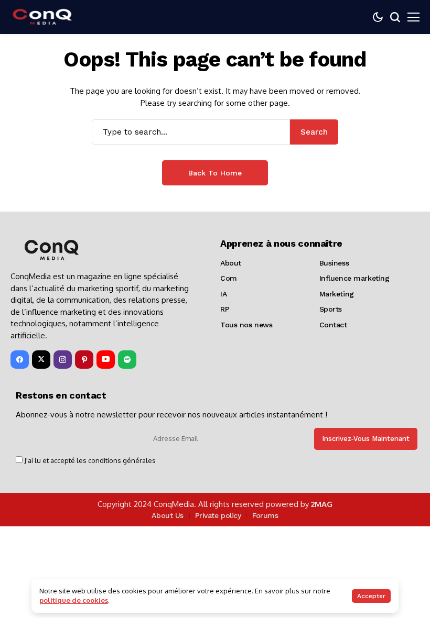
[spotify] (127, 359)
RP (224, 309)
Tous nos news (246, 325)
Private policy (218, 515)
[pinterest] (84, 359)
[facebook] (19, 359)
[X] (41, 359)
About (230, 263)
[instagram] (62, 359)
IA (223, 294)
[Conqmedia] (41, 17)
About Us (168, 515)
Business (334, 263)
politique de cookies (73, 600)
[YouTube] (105, 359)
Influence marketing (354, 278)
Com (228, 278)
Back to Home (215, 173)
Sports (330, 309)
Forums (265, 515)
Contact (333, 325)
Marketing (336, 294)
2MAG (321, 504)
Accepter (371, 596)
